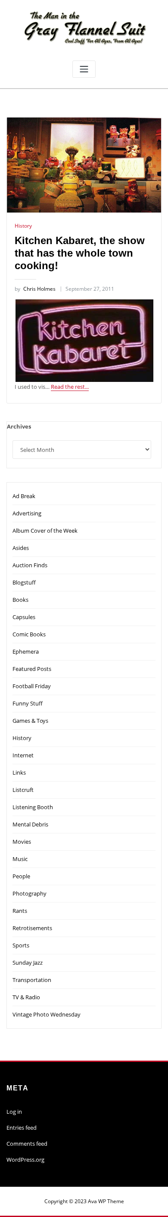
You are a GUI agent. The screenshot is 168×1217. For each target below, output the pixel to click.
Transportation (31, 980)
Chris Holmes (35, 288)
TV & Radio (26, 997)
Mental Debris (30, 824)
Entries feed (21, 1127)
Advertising (26, 513)
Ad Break (23, 496)
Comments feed (26, 1143)
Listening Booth (32, 807)
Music (20, 859)
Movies (21, 841)
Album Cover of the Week (45, 530)
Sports (20, 945)
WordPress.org (25, 1159)
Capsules (23, 617)
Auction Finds (29, 565)
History (23, 225)
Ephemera (25, 651)
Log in (14, 1111)
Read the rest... (70, 387)
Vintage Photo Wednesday (46, 1014)
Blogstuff (24, 582)
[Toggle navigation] (84, 69)
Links (19, 772)
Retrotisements (32, 928)
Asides (20, 548)
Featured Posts (31, 669)
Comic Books (29, 634)
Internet (23, 755)
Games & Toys (30, 720)
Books (20, 600)
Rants (19, 911)
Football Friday (31, 686)
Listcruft (23, 790)
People (21, 876)
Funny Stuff (27, 703)
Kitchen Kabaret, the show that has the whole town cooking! (80, 253)
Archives (19, 426)
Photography (29, 893)
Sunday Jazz (27, 962)
